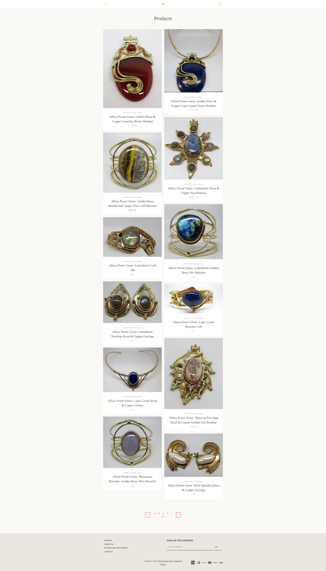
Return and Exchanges (115, 548)
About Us (108, 544)
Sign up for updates (180, 540)
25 (163, 516)
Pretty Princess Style (165, 561)
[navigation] (106, 4)
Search (108, 540)
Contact (108, 552)
